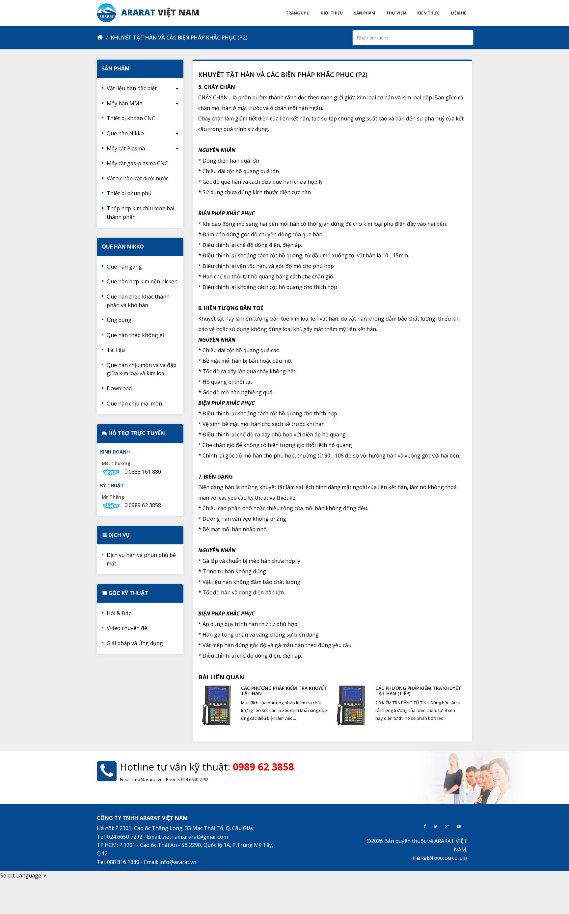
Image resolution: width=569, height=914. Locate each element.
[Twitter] (435, 826)
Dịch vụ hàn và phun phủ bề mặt (141, 559)
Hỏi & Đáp (119, 613)
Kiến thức (428, 13)
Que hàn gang (124, 266)
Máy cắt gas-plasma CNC (137, 163)
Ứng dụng (119, 320)
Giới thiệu (332, 13)
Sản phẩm (364, 13)
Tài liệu (116, 349)
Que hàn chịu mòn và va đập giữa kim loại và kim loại (141, 369)
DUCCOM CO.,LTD (450, 858)
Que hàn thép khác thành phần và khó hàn (138, 301)
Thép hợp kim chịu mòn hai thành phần (140, 213)
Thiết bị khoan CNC (131, 118)
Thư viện (396, 13)
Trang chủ (298, 13)
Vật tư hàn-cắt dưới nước (137, 178)
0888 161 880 (145, 471)
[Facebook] (425, 826)
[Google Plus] (447, 826)
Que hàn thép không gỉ (135, 335)
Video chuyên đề (127, 628)
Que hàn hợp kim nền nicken (142, 281)
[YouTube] (459, 826)
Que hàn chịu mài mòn (134, 403)
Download (119, 388)
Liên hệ (458, 13)
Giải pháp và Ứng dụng (135, 643)
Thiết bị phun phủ (129, 193)
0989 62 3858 (145, 505)
